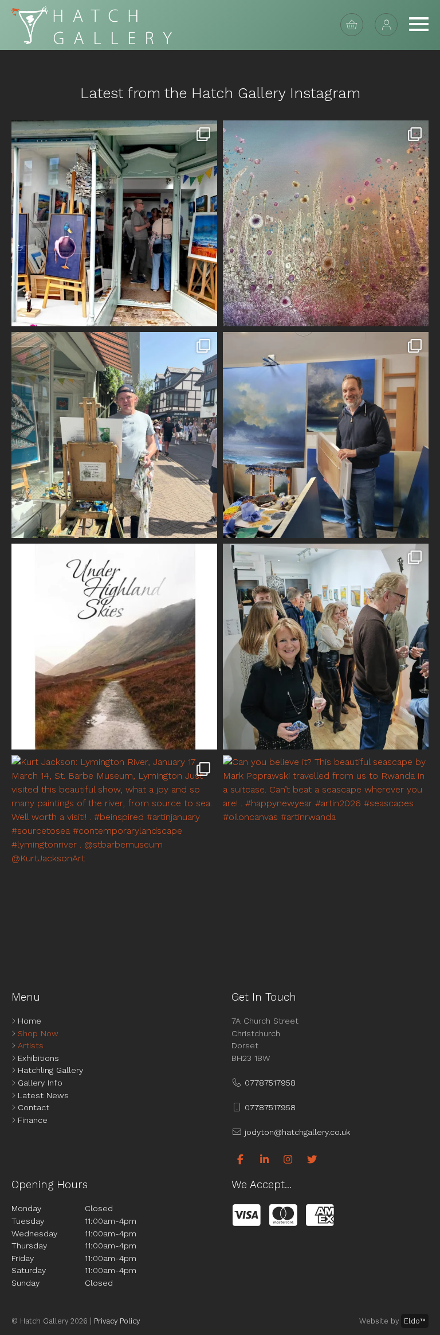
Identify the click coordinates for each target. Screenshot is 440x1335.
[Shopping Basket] (351, 24)
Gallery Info (40, 1082)
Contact (33, 1107)
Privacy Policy (117, 1321)
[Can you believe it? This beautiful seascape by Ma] (326, 858)
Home (29, 1020)
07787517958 (269, 1082)
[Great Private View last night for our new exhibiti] (114, 223)
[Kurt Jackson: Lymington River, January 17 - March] (114, 858)
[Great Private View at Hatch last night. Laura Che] (326, 647)
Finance (33, 1120)
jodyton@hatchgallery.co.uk (296, 1132)
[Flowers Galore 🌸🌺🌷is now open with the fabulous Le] (326, 223)
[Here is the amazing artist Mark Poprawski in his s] (326, 435)
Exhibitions (38, 1058)
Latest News (43, 1095)
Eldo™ (415, 1321)
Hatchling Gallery (50, 1070)
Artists (31, 1045)
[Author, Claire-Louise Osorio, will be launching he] (114, 647)
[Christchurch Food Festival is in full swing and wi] (114, 435)
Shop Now (38, 1033)
